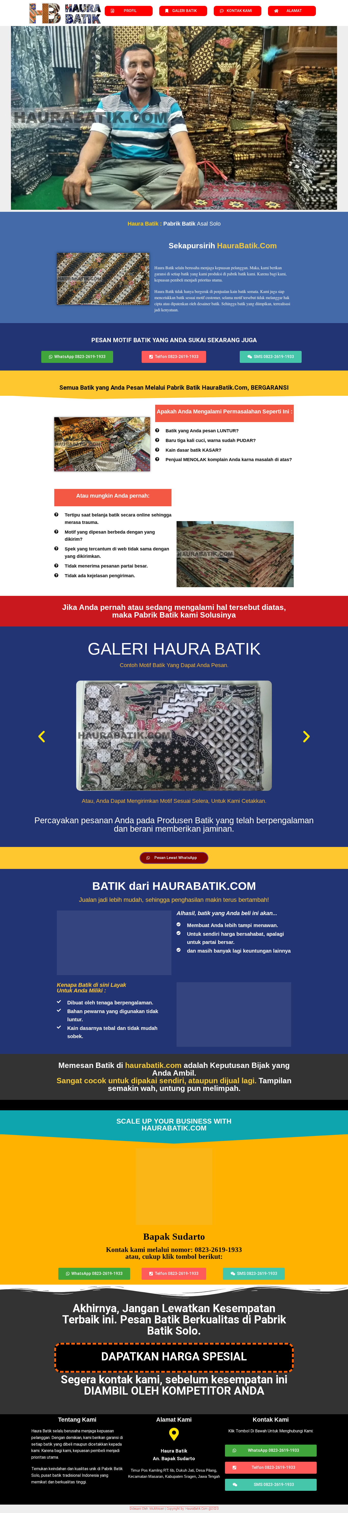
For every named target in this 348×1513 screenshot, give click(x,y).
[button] (6, 115)
